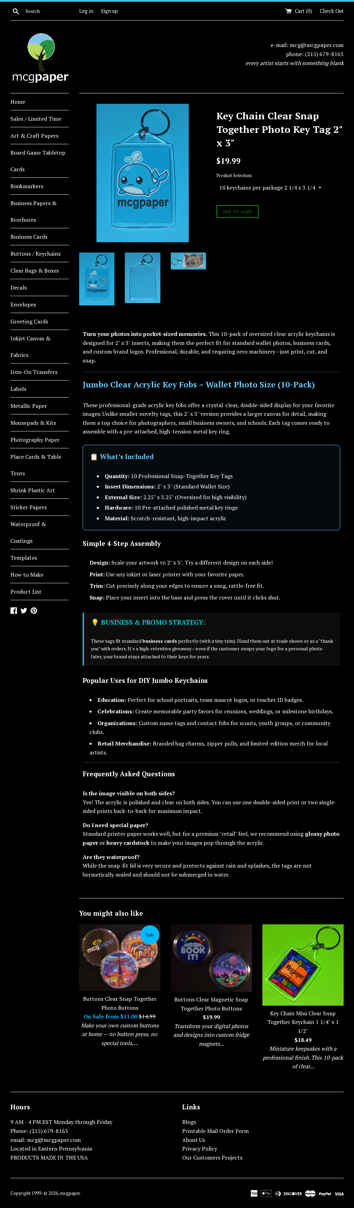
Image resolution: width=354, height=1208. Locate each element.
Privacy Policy (199, 1148)
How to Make (26, 574)
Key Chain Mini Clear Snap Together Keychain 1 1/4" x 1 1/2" (303, 1022)
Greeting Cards (29, 321)
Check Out (332, 11)
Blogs (189, 1122)
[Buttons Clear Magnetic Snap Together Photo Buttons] (211, 958)
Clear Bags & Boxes (34, 270)
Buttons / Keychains (35, 253)
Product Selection (234, 176)
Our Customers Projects (212, 1157)
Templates (23, 557)
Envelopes (23, 304)
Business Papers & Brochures (33, 211)
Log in (86, 11)
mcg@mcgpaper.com (317, 45)
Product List (25, 591)
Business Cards (28, 236)
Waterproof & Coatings (28, 532)
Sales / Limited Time (35, 118)
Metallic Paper (28, 406)
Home (17, 102)
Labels (18, 389)
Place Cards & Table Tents (35, 465)
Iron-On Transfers (33, 372)
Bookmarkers (26, 186)
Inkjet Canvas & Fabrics (30, 347)
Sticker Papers (28, 507)
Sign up (109, 11)
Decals (18, 287)
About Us (193, 1140)
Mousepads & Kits (33, 423)
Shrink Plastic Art (32, 490)
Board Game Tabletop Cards (37, 161)
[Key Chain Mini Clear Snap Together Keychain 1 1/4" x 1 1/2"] (303, 965)
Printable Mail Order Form (215, 1131)
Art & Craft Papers (34, 135)
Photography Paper (34, 439)
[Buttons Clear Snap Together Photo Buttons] (119, 957)
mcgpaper (70, 1193)
